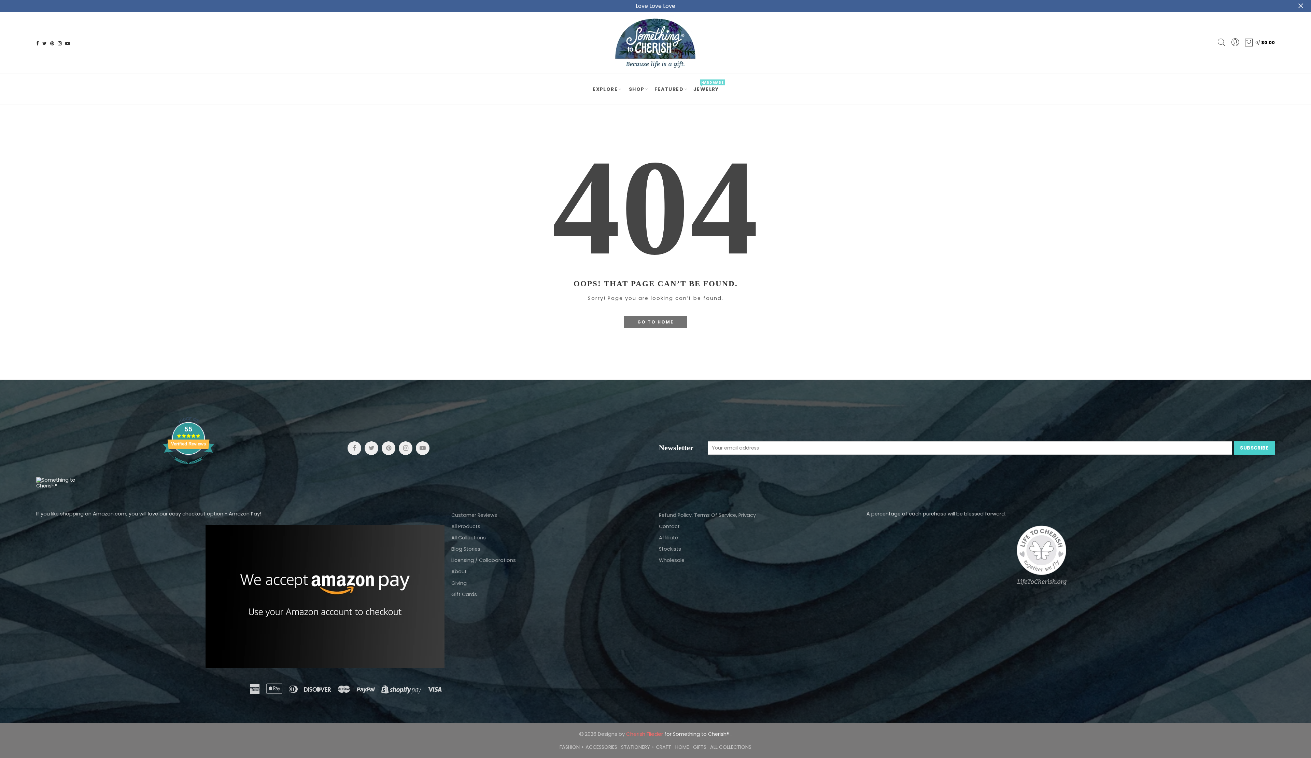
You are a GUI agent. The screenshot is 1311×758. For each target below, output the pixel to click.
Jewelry (708, 86)
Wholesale (672, 560)
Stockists (670, 549)
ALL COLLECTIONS (730, 747)
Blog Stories (465, 549)
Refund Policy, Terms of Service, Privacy (707, 515)
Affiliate (668, 537)
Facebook (354, 448)
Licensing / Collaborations (483, 560)
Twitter (371, 448)
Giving (459, 583)
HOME (682, 747)
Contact (669, 526)
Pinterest (388, 448)
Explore (605, 89)
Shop (637, 89)
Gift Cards (464, 594)
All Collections (468, 537)
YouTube (422, 448)
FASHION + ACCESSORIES (588, 747)
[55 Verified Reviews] (188, 468)
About (459, 571)
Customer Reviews (474, 515)
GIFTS (699, 747)
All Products (465, 526)
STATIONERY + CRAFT (646, 747)
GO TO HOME (655, 322)
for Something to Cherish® (678, 734)
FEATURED (668, 89)
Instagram (405, 448)
